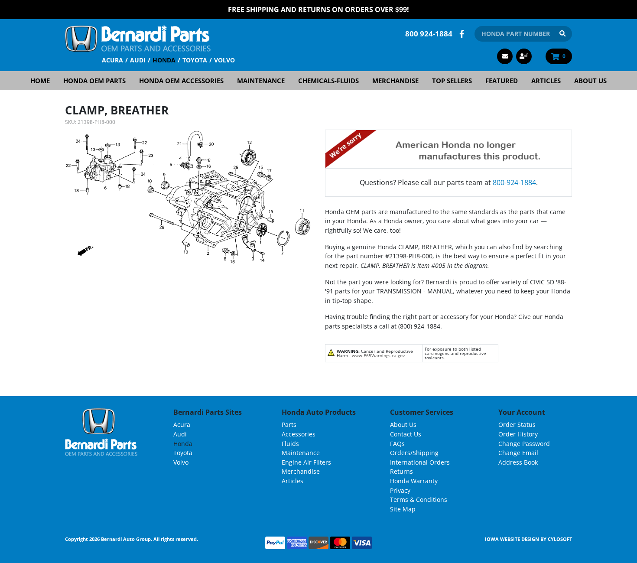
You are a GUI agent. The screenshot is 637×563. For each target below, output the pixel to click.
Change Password (524, 443)
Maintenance (261, 80)
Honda (164, 60)
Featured (501, 80)
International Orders (420, 462)
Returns (401, 471)
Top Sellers (452, 80)
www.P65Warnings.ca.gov (378, 355)
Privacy (400, 490)
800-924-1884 (514, 182)
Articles (546, 80)
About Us (590, 80)
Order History (518, 434)
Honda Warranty (414, 481)
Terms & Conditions (418, 499)
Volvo (224, 60)
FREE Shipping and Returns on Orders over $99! (318, 9)
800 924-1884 (428, 34)
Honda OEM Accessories (181, 80)
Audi (138, 60)
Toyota (194, 60)
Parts (289, 424)
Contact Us (405, 434)
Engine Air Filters (306, 462)
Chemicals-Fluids (328, 80)
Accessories (298, 434)
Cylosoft (560, 539)
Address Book (518, 462)
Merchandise (395, 80)
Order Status (517, 424)
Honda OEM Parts (94, 80)
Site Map (403, 509)
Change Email (518, 453)
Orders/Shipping (414, 453)
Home (40, 80)
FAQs (397, 443)
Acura (112, 60)
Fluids (290, 443)
